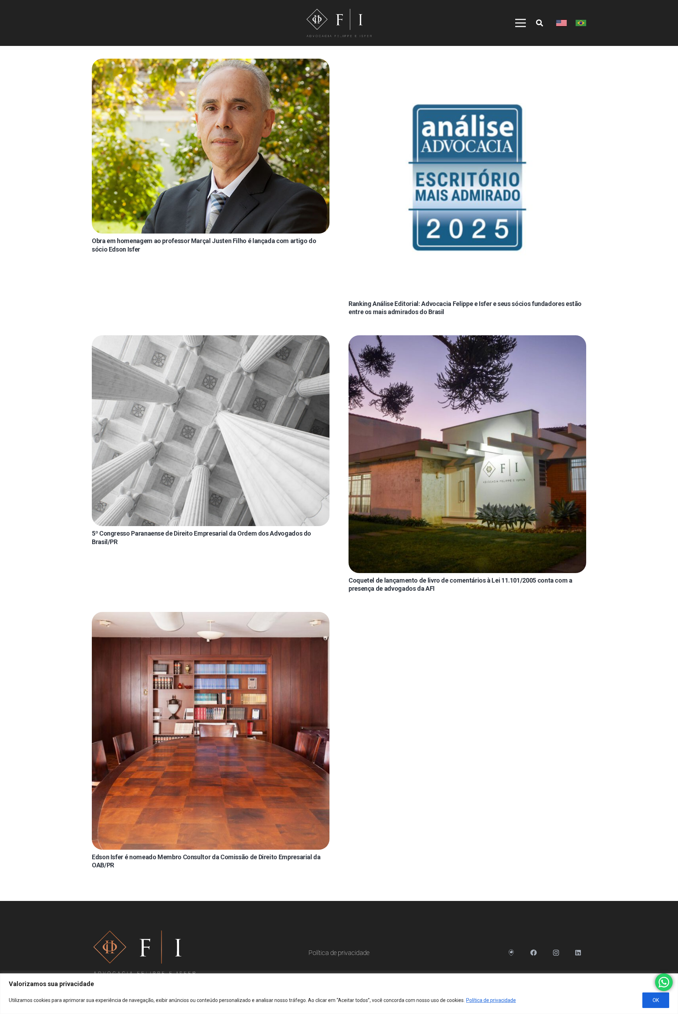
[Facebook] (534, 953)
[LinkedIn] (578, 953)
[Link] (339, 23)
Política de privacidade (491, 1000)
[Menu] (517, 23)
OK (656, 1000)
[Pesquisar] (539, 23)
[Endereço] (511, 953)
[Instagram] (556, 953)
